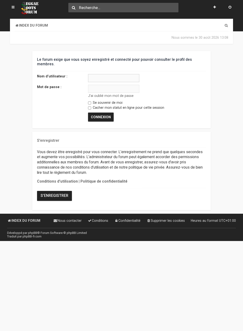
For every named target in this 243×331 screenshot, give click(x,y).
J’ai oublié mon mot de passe (111, 96)
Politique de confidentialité (103, 181)
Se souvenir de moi (107, 102)
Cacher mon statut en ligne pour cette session (128, 107)
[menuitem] (230, 7)
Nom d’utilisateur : (52, 76)
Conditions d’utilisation (57, 181)
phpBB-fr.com (32, 236)
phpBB (32, 233)
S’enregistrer (54, 196)
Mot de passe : (49, 87)
